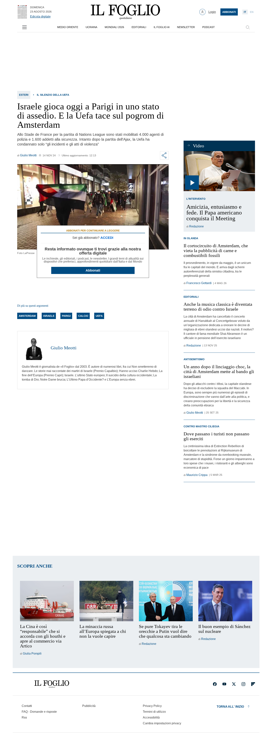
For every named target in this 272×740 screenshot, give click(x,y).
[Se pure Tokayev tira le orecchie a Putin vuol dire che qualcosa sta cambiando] (166, 601)
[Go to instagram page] (243, 684)
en (251, 11)
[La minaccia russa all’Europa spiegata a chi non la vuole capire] (106, 601)
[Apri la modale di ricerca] (248, 27)
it (245, 11)
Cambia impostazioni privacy (162, 723)
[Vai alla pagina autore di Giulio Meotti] (34, 348)
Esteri (23, 94)
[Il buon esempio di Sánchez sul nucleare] (225, 601)
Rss (24, 717)
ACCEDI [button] (106, 238)
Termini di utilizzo (154, 711)
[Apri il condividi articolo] (164, 155)
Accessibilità (151, 717)
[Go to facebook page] (215, 684)
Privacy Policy (152, 705)
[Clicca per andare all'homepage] (51, 684)
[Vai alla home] (125, 11)
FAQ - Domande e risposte (39, 711)
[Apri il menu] (24, 27)
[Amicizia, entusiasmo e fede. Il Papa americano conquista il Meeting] (219, 171)
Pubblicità (89, 705)
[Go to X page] (234, 684)
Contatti (27, 705)
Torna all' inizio (230, 706)
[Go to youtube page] (224, 684)
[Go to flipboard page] (253, 684)
